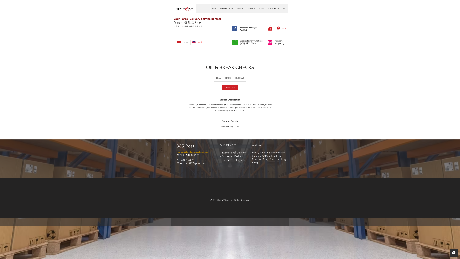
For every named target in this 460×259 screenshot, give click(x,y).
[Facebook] (234, 28)
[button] (270, 28)
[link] (230, 87)
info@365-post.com (195, 163)
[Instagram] (270, 42)
